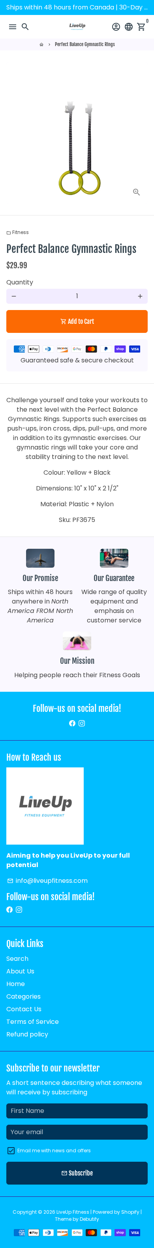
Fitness (17, 232)
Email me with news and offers (54, 1150)
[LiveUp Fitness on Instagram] (82, 723)
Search (17, 958)
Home (15, 983)
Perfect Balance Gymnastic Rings (85, 44)
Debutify (89, 1219)
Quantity (19, 282)
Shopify (130, 1212)
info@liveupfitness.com (47, 880)
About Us (20, 971)
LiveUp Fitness (72, 1212)
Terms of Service (32, 1021)
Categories (23, 996)
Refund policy (27, 1034)
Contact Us (23, 1009)
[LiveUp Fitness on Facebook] (72, 723)
